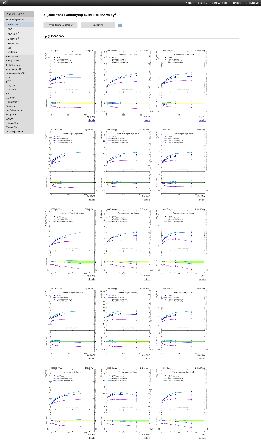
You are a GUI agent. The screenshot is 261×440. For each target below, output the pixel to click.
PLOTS (201, 3)
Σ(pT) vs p (13, 39)
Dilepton (10, 114)
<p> (9, 29)
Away (9, 119)
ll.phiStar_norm (13, 65)
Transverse (11, 102)
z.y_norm (10, 98)
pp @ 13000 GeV (54, 36)
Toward (9, 106)
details (91, 120)
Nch (9, 48)
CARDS (237, 3)
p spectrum (13, 43)
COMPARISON (219, 3)
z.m (8, 77)
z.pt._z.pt (10, 85)
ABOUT (190, 3)
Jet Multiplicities (14, 131)
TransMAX (11, 123)
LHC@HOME (252, 3)
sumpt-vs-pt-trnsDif (15, 73)
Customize (98, 25)
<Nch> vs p (14, 24)
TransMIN (11, 127)
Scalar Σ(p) (13, 52)
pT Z (8, 81)
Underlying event (14, 19)
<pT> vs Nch (12, 56)
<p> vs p (13, 34)
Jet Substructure (14, 110)
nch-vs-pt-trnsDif (14, 69)
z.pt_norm (11, 89)
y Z (7, 93)
